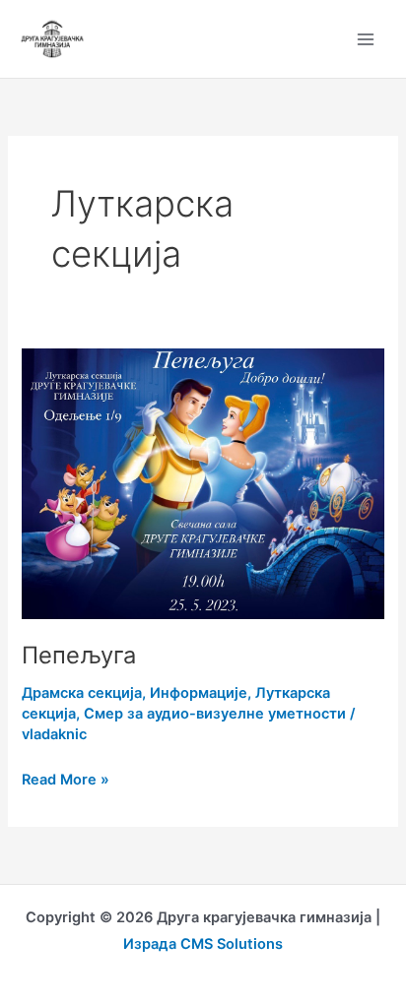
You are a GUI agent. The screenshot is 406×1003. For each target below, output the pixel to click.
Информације (198, 693)
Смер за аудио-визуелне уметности (215, 713)
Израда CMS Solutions (203, 944)
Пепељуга (79, 655)
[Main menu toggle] (365, 39)
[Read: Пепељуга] (202, 482)
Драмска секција (82, 693)
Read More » (65, 777)
